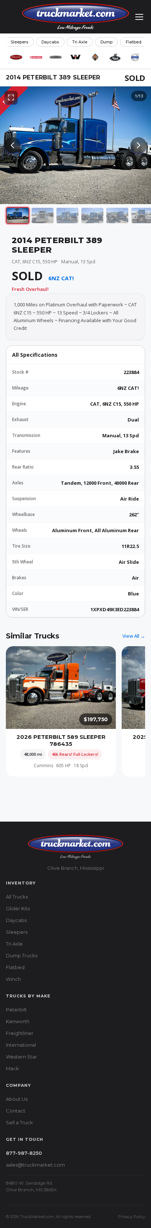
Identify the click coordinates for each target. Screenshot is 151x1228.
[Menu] (139, 17)
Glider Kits (18, 908)
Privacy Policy (131, 1216)
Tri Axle (79, 42)
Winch (13, 979)
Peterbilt (16, 1009)
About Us (16, 1099)
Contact (15, 1111)
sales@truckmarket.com (35, 1165)
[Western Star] (75, 57)
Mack (12, 1068)
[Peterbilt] (16, 57)
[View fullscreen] (11, 97)
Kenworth (17, 1021)
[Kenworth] (36, 57)
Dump (106, 42)
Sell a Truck (19, 1122)
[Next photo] (138, 145)
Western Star (21, 1057)
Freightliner (19, 1033)
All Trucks (17, 897)
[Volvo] (135, 57)
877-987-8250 (24, 1153)
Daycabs (50, 42)
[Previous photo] (12, 145)
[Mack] (115, 57)
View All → (133, 636)
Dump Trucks (21, 955)
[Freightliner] (56, 57)
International (21, 1045)
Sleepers (19, 42)
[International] (95, 57)
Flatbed (133, 42)
